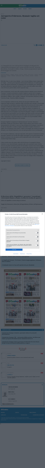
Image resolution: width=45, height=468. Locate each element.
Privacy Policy (29, 253)
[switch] (37, 233)
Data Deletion (15, 253)
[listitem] (22, 230)
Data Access (22, 253)
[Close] (43, 214)
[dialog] (22, 234)
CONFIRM (14, 249)
